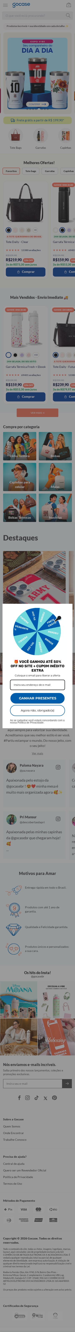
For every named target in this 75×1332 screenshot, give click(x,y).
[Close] (67, 609)
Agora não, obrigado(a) (37, 710)
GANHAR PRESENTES (37, 698)
